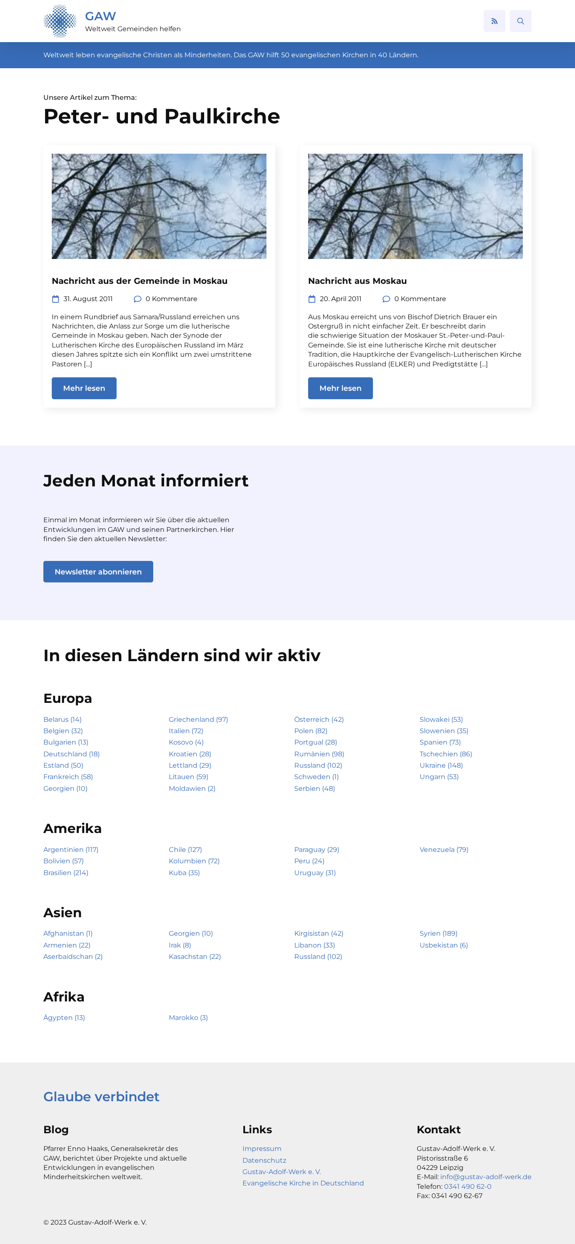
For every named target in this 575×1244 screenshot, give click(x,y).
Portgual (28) (315, 742)
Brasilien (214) (65, 873)
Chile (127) (185, 850)
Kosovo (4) (186, 742)
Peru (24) (309, 861)
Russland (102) (318, 765)
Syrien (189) (439, 933)
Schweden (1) (316, 777)
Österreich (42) (319, 719)
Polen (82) (310, 731)
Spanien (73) (440, 742)
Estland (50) (63, 765)
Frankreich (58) (68, 777)
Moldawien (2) (192, 789)
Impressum (262, 1149)
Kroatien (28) (190, 754)
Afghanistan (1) (68, 933)
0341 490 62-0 (468, 1187)
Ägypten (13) (64, 1018)
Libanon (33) (314, 945)
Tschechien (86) (446, 754)
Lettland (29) (190, 765)
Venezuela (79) (444, 850)
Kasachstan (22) (195, 957)
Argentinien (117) (70, 850)
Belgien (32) (63, 731)
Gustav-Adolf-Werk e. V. (281, 1172)
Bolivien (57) (63, 861)
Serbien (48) (314, 789)
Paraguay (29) (316, 850)
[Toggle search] (521, 21)
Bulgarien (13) (65, 742)
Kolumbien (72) (194, 861)
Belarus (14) (62, 719)
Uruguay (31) (315, 873)
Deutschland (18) (71, 754)
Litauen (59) (188, 777)
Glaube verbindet (101, 1097)
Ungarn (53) (439, 777)
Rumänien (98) (319, 754)
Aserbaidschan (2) (73, 957)
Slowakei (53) (441, 719)
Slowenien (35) (444, 731)
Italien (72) (186, 731)
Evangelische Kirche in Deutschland (303, 1183)
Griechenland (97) (198, 719)
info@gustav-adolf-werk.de (486, 1177)
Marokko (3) (188, 1018)
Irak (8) (180, 945)
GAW (100, 16)
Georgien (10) (65, 789)
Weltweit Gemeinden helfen (133, 29)
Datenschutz (264, 1160)
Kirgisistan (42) (318, 933)
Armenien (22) (67, 945)
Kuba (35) (184, 873)
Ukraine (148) (441, 765)
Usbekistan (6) (444, 945)
